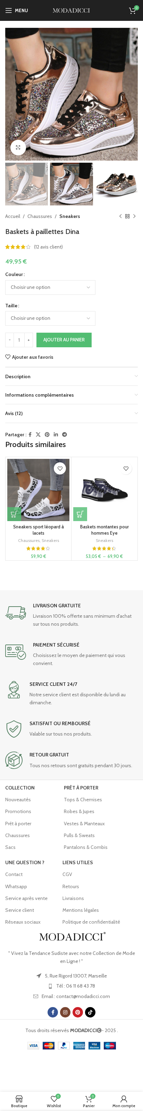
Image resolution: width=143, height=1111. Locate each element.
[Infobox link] (71, 615)
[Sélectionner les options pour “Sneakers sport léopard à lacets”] (14, 514)
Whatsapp (16, 886)
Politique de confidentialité (91, 922)
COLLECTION (20, 788)
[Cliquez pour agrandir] (18, 147)
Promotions (18, 811)
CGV (67, 874)
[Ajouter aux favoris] (60, 468)
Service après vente (26, 898)
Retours (70, 886)
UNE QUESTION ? (24, 862)
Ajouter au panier (64, 339)
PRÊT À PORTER (81, 788)
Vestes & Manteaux (84, 823)
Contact (14, 874)
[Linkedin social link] (56, 434)
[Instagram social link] (65, 1012)
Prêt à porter (18, 823)
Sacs (10, 847)
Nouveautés (18, 799)
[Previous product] (120, 216)
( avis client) (48, 247)
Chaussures (39, 216)
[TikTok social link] (90, 1012)
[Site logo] (71, 10)
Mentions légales (80, 910)
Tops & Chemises (83, 799)
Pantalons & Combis (86, 847)
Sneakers (69, 216)
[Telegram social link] (64, 434)
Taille (11, 305)
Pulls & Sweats (79, 835)
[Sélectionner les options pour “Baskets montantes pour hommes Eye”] (80, 514)
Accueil (12, 216)
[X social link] (38, 434)
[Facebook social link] (30, 434)
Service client (19, 910)
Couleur (14, 274)
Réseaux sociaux (23, 922)
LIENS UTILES (77, 862)
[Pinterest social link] (47, 434)
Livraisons (73, 898)
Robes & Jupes (79, 811)
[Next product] (134, 216)
